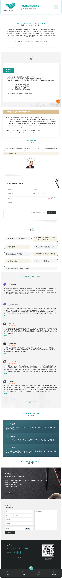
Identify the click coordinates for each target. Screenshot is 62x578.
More (5, 296)
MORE (31, 402)
